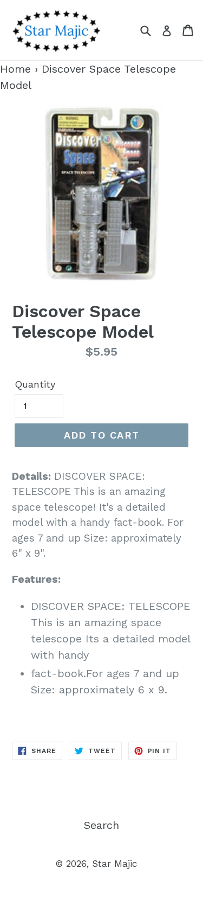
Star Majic (114, 863)
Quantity (35, 384)
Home (15, 68)
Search (101, 825)
